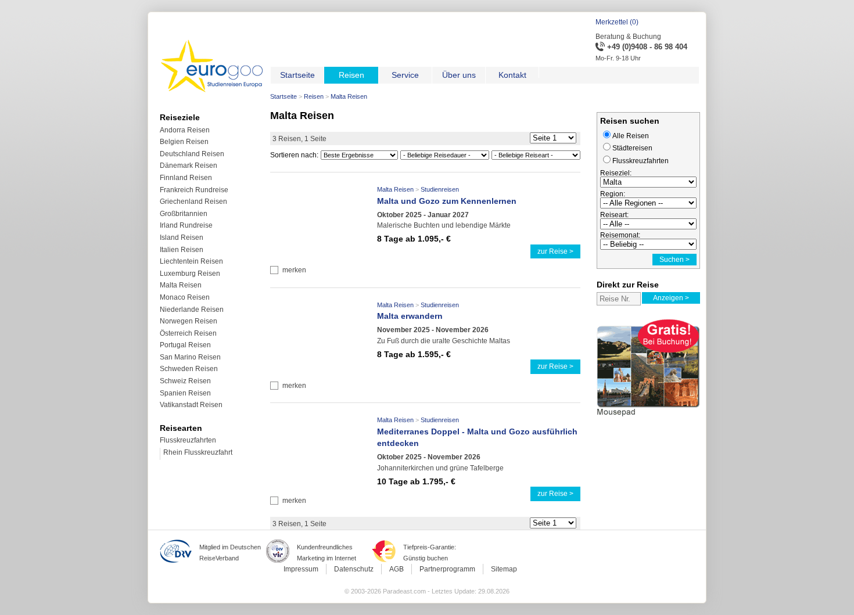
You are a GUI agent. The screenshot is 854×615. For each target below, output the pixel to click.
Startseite (283, 96)
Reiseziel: (615, 173)
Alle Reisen (630, 136)
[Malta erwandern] (320, 373)
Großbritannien (183, 214)
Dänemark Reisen (188, 165)
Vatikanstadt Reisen (191, 405)
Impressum (301, 569)
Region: (612, 193)
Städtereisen (632, 148)
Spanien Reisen (185, 393)
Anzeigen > (671, 298)
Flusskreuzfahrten (188, 440)
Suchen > (674, 260)
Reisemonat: (620, 235)
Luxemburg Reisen (190, 273)
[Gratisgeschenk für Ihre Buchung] (648, 418)
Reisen (314, 96)
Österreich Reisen (188, 333)
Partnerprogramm (447, 569)
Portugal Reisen (185, 345)
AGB (396, 569)
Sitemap (504, 569)
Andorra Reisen (185, 130)
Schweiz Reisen (185, 381)
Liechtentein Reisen (191, 261)
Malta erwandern (410, 316)
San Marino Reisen (190, 357)
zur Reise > (555, 251)
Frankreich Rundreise (194, 190)
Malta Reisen (395, 189)
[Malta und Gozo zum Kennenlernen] (320, 258)
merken (294, 270)
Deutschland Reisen (192, 154)
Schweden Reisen (189, 369)
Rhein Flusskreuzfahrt (197, 452)
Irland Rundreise (186, 225)
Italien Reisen (181, 250)
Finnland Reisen (186, 178)
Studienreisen (440, 189)
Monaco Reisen (185, 297)
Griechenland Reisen (193, 201)
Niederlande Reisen (192, 309)
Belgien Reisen (184, 142)
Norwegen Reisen (188, 321)
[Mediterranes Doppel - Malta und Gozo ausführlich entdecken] (320, 488)
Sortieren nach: (294, 155)
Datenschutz (354, 569)
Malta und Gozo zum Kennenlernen (446, 201)
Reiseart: (614, 214)
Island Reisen (181, 237)
